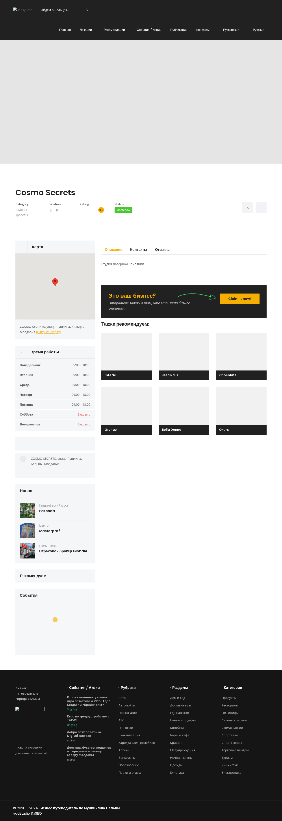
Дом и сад (177, 698)
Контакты (203, 29)
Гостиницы (230, 713)
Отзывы (162, 249)
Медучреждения (182, 750)
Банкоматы (127, 757)
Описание (113, 249)
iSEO (38, 813)
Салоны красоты (234, 720)
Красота (176, 743)
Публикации (178, 29)
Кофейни (177, 728)
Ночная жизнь (181, 757)
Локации (86, 29)
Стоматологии (232, 728)
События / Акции (149, 29)
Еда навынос (179, 713)
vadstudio (21, 813)
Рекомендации (114, 29)
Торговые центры (235, 750)
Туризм (227, 757)
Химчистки (230, 765)
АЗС (121, 720)
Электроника (231, 772)
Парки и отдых (130, 772)
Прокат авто (128, 713)
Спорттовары (232, 743)
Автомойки (127, 705)
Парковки (126, 728)
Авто (122, 698)
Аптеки (124, 750)
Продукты (229, 698)
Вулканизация (129, 735)
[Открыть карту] (48, 332)
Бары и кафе (179, 735)
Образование (129, 765)
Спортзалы (230, 735)
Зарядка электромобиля (137, 743)
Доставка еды (180, 705)
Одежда (176, 765)
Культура (177, 772)
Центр (53, 210)
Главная (65, 29)
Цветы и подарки (183, 720)
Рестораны (230, 705)
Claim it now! (239, 298)
